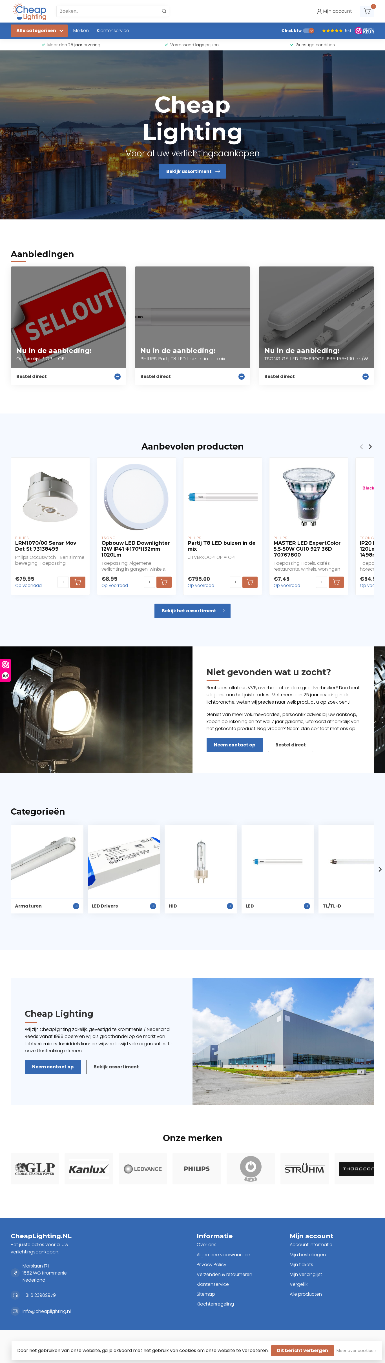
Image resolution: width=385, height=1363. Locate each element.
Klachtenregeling (215, 1304)
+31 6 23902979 (39, 1295)
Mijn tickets (301, 1264)
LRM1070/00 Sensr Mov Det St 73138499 (45, 546)
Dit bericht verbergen (302, 1350)
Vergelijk (298, 1284)
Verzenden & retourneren (224, 1274)
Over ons (206, 1244)
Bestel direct (290, 745)
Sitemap (206, 1294)
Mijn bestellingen (308, 1254)
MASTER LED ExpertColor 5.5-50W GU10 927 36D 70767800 (307, 549)
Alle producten (306, 1294)
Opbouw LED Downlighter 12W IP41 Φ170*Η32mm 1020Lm (135, 549)
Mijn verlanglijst (306, 1274)
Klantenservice (113, 30)
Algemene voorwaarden (223, 1254)
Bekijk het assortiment (189, 611)
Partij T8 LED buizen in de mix (222, 546)
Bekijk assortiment (116, 1067)
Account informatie (311, 1244)
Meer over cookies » (357, 1350)
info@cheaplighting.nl (47, 1311)
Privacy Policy (211, 1264)
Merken (81, 30)
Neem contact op (234, 745)
